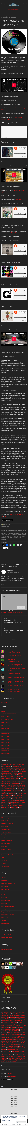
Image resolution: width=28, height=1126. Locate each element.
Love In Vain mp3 (11, 232)
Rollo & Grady (5, 917)
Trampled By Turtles (18, 536)
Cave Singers (14, 771)
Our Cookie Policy (6, 1120)
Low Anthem (20, 788)
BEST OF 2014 (5, 739)
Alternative (10, 16)
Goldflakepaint (5, 892)
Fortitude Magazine (6, 949)
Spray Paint (19, 1049)
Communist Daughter (7, 823)
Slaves (13, 800)
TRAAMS (15, 805)
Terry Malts (13, 804)
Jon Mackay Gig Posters (8, 934)
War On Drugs (6, 807)
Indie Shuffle (5, 903)
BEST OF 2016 (5, 745)
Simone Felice (6, 800)
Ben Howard (5, 529)
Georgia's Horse (6, 829)
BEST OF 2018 (5, 751)
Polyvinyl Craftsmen (7, 912)
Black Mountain (6, 766)
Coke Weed (4, 820)
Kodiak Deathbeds (6, 840)
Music (8, 17)
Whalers (3, 863)
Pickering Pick (5, 846)
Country (22, 16)
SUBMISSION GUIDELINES (8, 714)
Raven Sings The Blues (7, 914)
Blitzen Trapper (6, 768)
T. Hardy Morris (16, 802)
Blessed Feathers (17, 766)
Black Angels (20, 764)
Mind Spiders (11, 792)
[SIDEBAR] (14, 639)
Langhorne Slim (5, 843)
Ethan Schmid (10, 530)
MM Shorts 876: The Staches (16, 685)
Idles (21, 783)
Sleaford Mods (20, 800)
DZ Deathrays (11, 776)
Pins (14, 795)
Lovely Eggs (16, 1036)
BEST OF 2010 (5, 728)
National (4, 793)
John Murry (4, 837)
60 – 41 (21, 514)
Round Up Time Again (14, 673)
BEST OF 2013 (5, 736)
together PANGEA (7, 1054)
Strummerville (5, 923)
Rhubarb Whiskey (6, 849)
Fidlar (17, 778)
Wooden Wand (6, 809)
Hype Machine (5, 897)
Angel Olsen (5, 764)
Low (14, 788)
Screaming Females (16, 797)
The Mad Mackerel (14, 10)
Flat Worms (5, 780)
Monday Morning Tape (7, 906)
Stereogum (4, 920)
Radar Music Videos (6, 937)
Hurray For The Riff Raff (12, 783)
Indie (5, 17)
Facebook (9, 1073)
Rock (14, 17)
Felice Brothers (10, 778)
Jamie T (4, 785)
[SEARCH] (3, 3)
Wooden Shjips (14, 1060)
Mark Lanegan (10, 1039)
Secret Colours (6, 798)
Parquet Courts (21, 793)
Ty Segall (21, 805)
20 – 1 (6, 516)
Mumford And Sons (11, 533)
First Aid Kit (23, 778)
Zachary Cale (19, 537)
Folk (2, 17)
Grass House (19, 780)
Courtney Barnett (7, 773)
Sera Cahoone (5, 534)
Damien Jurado (18, 773)
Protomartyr (20, 795)
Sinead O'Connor (15, 534)
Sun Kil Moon (8, 536)
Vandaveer (4, 860)
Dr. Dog (4, 776)
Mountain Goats (20, 792)
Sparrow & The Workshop (8, 854)
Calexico (12, 769)
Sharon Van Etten (17, 798)
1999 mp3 (18, 199)
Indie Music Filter (6, 900)
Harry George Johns (7, 835)
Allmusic (3, 877)
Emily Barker (5, 826)
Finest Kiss (4, 886)
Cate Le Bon (5, 771)
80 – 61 (17, 514)
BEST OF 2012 (5, 733)
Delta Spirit (21, 775)
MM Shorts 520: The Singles (16, 677)
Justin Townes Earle (19, 785)
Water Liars (14, 807)
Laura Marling (8, 788)
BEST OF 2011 (5, 731)
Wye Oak (13, 1061)
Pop (12, 17)
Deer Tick (14, 775)
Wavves (21, 807)
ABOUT (3, 711)
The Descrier (5, 952)
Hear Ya (3, 894)
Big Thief (12, 764)
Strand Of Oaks (6, 802)
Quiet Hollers (6, 797)
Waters (18, 1058)
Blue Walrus (4, 880)
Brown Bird (15, 768)
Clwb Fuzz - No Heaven (14, 655)
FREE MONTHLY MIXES (7, 719)
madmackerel (6, 524)
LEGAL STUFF (5, 716)
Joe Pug (10, 785)
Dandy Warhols (14, 529)
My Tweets (4, 702)
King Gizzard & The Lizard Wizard (11, 786)
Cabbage (22, 768)
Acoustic (3, 16)
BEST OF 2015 (5, 742)
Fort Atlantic (18, 530)
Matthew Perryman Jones (11, 531)
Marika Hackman (6, 790)
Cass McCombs (20, 769)
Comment (21, 607)
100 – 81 (12, 514)
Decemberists (6, 775)
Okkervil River (12, 793)
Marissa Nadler (16, 790)
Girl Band (12, 780)
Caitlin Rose (5, 769)
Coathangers (23, 771)
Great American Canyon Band (10, 781)
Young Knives (5, 866)
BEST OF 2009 (5, 725)
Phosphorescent (7, 795)
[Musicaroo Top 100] (7, 993)
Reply (2, 584)
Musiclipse (4, 909)
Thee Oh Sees (22, 1053)
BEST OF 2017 (5, 748)
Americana (16, 16)
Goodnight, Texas (6, 832)
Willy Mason (5, 1060)
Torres (9, 805)
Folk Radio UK (5, 889)
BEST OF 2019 (5, 753)
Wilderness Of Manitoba (8, 537)
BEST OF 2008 (5, 722)
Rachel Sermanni (21, 533)
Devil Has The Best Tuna (8, 883)
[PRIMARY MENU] (25, 3)
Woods (8, 1061)
